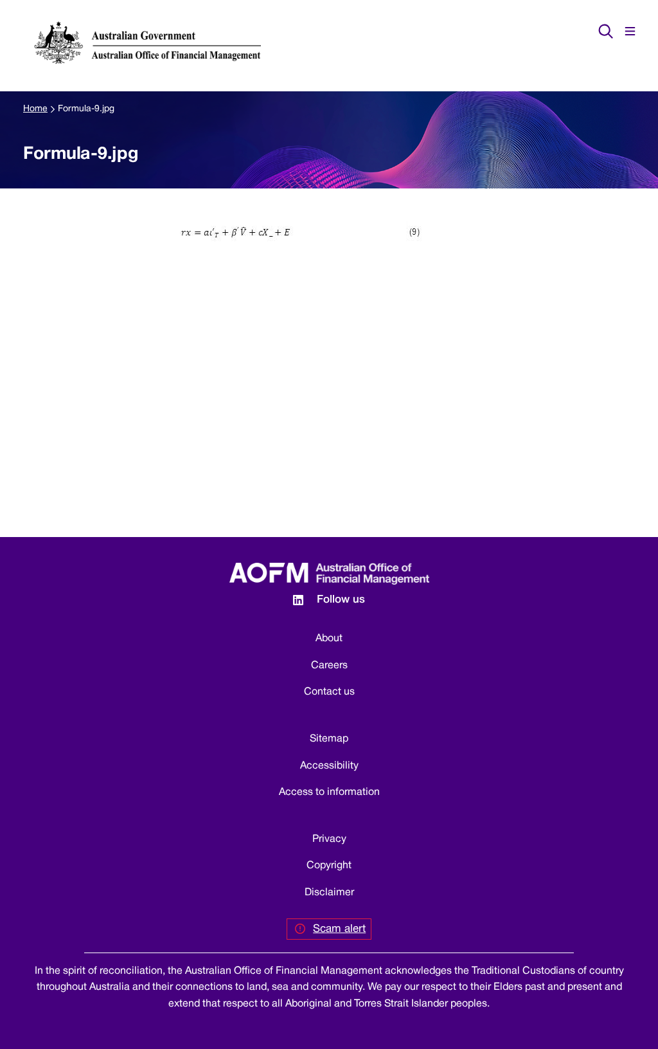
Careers (329, 665)
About (329, 638)
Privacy (329, 839)
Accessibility (329, 766)
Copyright (329, 865)
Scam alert (339, 929)
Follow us (341, 600)
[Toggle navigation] (630, 31)
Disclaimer (329, 892)
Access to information (329, 792)
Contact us (329, 692)
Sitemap (329, 738)
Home (35, 109)
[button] (605, 31)
